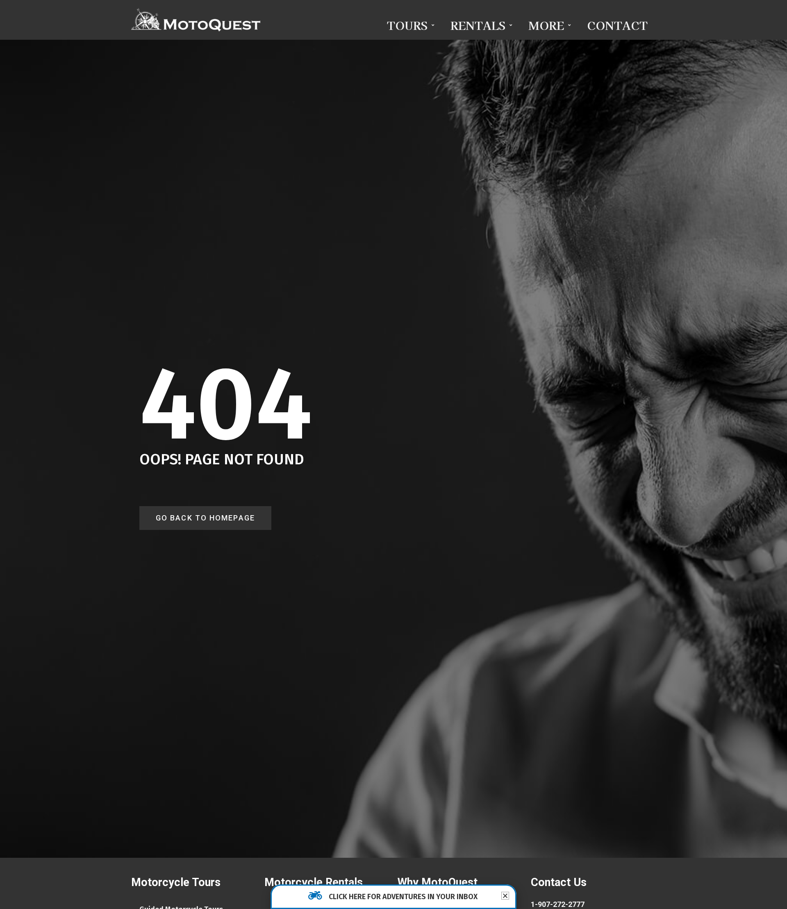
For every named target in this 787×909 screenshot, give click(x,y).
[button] (505, 896)
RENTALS (477, 25)
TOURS (407, 25)
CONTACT (617, 25)
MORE (546, 25)
